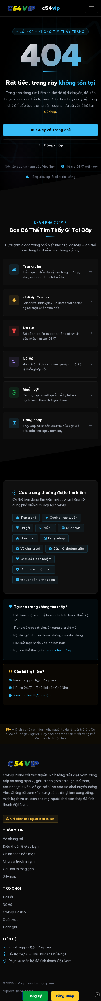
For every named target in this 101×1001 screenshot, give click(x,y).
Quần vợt (73, 528)
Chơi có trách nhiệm (35, 559)
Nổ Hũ (7, 904)
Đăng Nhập (65, 996)
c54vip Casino (14, 912)
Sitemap (9, 876)
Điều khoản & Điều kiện (37, 580)
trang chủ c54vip (59, 650)
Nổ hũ (47, 528)
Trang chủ (28, 517)
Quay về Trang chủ (53, 130)
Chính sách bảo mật (36, 569)
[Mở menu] (91, 8)
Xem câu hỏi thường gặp (32, 695)
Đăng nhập (53, 145)
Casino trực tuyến (63, 517)
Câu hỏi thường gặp (68, 548)
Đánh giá (27, 538)
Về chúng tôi (30, 548)
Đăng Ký (35, 996)
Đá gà (25, 528)
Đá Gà (8, 897)
